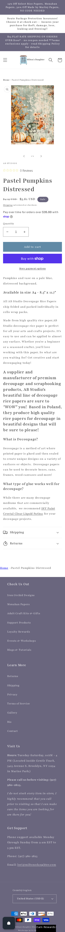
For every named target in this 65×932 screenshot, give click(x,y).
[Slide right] (41, 156)
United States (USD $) (30, 898)
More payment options (32, 268)
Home (6, 79)
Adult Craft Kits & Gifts (23, 613)
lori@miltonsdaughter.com (36, 864)
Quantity (8, 223)
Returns (12, 676)
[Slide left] (24, 156)
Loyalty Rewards (18, 631)
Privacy (12, 694)
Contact (12, 731)
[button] (5, 60)
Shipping (7, 205)
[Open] (9, 923)
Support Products (19, 622)
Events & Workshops (21, 641)
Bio (9, 722)
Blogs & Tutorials (19, 650)
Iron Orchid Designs (21, 595)
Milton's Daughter (23, 927)
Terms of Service (18, 703)
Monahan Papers (18, 604)
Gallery (12, 712)
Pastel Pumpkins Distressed (31, 568)
